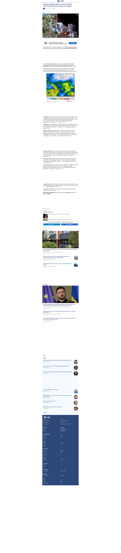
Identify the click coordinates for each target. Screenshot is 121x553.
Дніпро (61, 437)
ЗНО (44, 453)
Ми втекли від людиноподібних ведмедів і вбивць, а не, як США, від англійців (57, 371)
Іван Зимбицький (46, 402)
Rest (44, 355)
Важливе (45, 230)
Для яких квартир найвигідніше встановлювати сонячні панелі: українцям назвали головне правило (60, 250)
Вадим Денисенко (46, 397)
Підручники (62, 450)
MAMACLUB (62, 475)
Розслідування (63, 429)
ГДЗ (43, 450)
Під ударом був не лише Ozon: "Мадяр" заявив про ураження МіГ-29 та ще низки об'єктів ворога (59, 312)
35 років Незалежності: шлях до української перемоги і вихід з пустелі (56, 366)
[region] (60, 56)
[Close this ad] (120, 547)
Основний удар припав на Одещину (48, 320)
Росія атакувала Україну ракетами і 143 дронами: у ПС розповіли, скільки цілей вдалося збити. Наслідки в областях (59, 319)
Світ (44, 429)
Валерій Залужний (46, 367)
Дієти (44, 466)
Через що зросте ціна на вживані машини (49, 266)
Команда (61, 419)
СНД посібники (45, 454)
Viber (73, 192)
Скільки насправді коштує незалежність (50, 389)
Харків (61, 435)
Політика (62, 427)
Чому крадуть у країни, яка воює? (49, 401)
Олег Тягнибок (45, 361)
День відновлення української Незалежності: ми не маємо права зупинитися (57, 360)
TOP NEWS (45, 284)
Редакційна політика (46, 210)
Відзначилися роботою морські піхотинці (49, 259)
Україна (44, 208)
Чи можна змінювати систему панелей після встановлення (52, 252)
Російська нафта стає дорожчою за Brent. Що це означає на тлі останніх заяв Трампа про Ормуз (57, 396)
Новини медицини (45, 475)
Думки (44, 358)
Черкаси (44, 438)
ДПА (61, 451)
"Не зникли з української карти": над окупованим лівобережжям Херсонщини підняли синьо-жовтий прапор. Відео (56, 257)
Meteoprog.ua (60, 63)
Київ (44, 435)
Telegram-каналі (61, 192)
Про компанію (45, 419)
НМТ (61, 453)
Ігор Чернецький (45, 408)
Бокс (61, 444)
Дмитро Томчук (45, 391)
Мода (61, 481)
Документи (62, 422)
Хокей (44, 444)
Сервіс (61, 460)
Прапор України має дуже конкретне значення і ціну (52, 406)
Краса (44, 481)
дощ (50, 208)
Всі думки (45, 412)
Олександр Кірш (45, 373)
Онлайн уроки (45, 451)
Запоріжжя (45, 437)
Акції (44, 460)
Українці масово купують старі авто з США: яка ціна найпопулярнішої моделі (57, 264)
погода (48, 208)
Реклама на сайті (45, 422)
